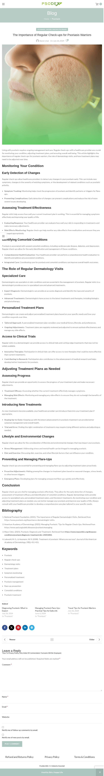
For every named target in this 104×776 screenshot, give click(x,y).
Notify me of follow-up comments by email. (20, 730)
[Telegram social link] (32, 627)
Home (46, 19)
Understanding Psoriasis (56, 29)
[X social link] (11, 627)
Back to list (52, 639)
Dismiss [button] (100, 772)
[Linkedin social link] (25, 627)
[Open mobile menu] (3, 4)
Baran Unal (44, 41)
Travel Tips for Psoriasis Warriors (82, 608)
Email (5, 706)
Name (5, 696)
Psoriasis (56, 19)
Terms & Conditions (84, 756)
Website (5, 717)
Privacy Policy (52, 756)
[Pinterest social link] (18, 627)
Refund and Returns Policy (19, 756)
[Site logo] (52, 4)
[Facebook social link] (4, 627)
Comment (7, 664)
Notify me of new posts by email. (15, 737)
